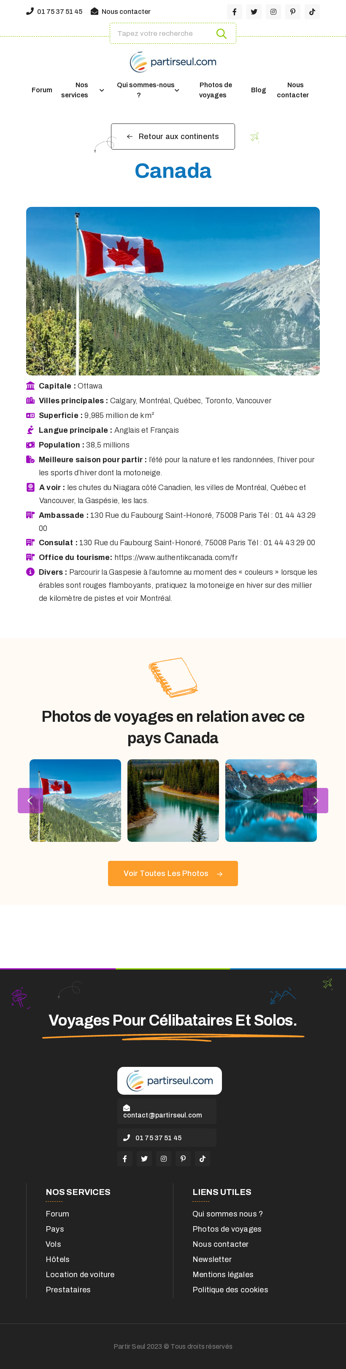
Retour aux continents (179, 136)
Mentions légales (223, 1274)
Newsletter (212, 1259)
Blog (258, 90)
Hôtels (58, 1259)
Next (315, 800)
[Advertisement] (173, 936)
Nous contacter (125, 11)
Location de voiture (80, 1274)
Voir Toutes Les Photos (167, 873)
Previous (30, 800)
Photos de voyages (215, 90)
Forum (42, 90)
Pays (55, 1229)
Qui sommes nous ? (227, 1214)
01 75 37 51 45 (59, 11)
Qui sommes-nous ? (146, 90)
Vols (53, 1244)
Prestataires (68, 1290)
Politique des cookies (230, 1290)
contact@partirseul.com (163, 1115)
